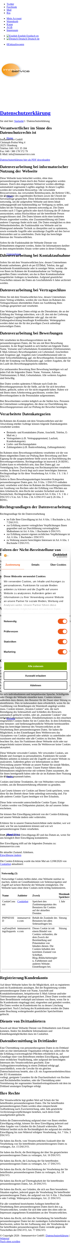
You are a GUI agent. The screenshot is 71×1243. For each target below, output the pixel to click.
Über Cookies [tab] (58, 564)
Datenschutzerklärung (25, 113)
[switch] (62, 631)
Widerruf (4, 1238)
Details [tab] (36, 564)
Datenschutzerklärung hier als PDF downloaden (25, 159)
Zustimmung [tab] (12, 564)
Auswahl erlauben (35, 675)
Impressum (12, 30)
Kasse (10, 24)
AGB (9, 27)
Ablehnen (35, 685)
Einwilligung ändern (10, 855)
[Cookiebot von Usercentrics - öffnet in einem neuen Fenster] (52, 555)
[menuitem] (39, 18)
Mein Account (14, 18)
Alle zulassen (35, 666)
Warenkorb (12, 21)
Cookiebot (5, 864)
